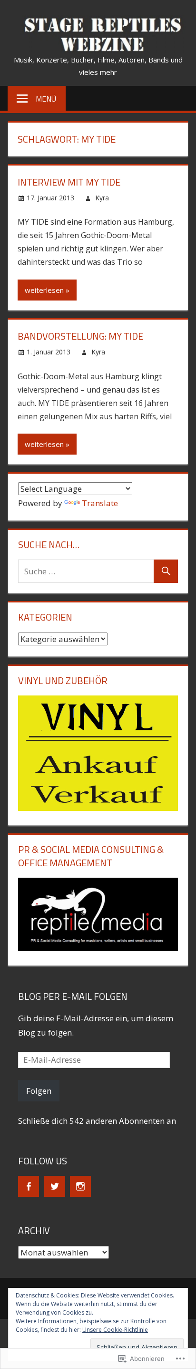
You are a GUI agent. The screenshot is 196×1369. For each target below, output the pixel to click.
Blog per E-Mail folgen (72, 996)
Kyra (102, 197)
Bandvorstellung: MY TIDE (80, 336)
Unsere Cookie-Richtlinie (115, 1330)
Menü (46, 98)
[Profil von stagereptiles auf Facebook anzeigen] (28, 1186)
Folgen (38, 1090)
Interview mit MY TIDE (69, 182)
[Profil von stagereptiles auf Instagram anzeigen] (80, 1186)
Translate (100, 503)
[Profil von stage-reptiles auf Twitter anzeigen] (54, 1186)
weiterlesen (44, 290)
